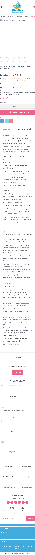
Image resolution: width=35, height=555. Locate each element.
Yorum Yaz (17, 372)
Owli (13, 84)
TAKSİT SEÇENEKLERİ (24, 129)
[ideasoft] (7, 554)
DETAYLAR (6, 129)
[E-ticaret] (17, 554)
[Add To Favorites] (6, 117)
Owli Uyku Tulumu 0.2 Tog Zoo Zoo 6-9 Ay (12, 445)
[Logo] (17, 7)
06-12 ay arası (21, 80)
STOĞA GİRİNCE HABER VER (17, 112)
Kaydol (30, 518)
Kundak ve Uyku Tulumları (20, 78)
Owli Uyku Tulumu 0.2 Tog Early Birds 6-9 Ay (12, 410)
